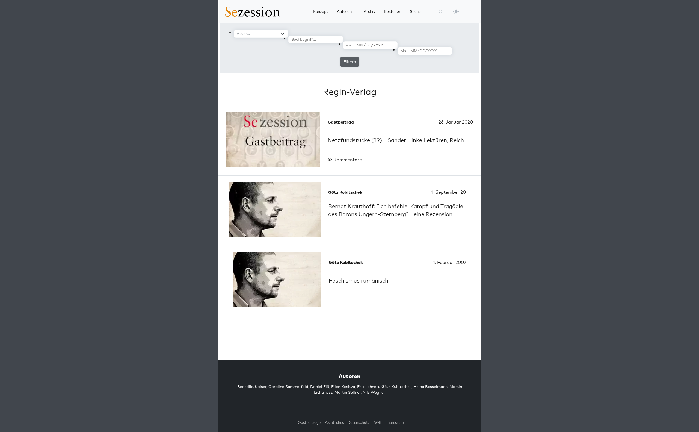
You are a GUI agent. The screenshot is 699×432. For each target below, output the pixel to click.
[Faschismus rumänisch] (276, 279)
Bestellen (392, 11)
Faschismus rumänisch (358, 280)
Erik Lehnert (368, 386)
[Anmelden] (440, 11)
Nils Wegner (374, 392)
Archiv (369, 11)
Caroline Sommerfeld (288, 386)
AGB (377, 422)
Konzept (320, 11)
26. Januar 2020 (456, 122)
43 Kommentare (345, 159)
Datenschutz (359, 422)
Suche (415, 11)
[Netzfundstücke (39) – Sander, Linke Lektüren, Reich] (273, 139)
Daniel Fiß (319, 386)
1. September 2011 (450, 192)
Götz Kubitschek (396, 386)
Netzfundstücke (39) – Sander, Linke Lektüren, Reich (396, 140)
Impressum (394, 422)
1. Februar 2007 (449, 262)
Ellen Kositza (343, 386)
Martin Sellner (347, 392)
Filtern (349, 61)
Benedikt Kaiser (251, 386)
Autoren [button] (344, 11)
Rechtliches (334, 422)
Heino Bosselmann (430, 386)
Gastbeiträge (309, 422)
